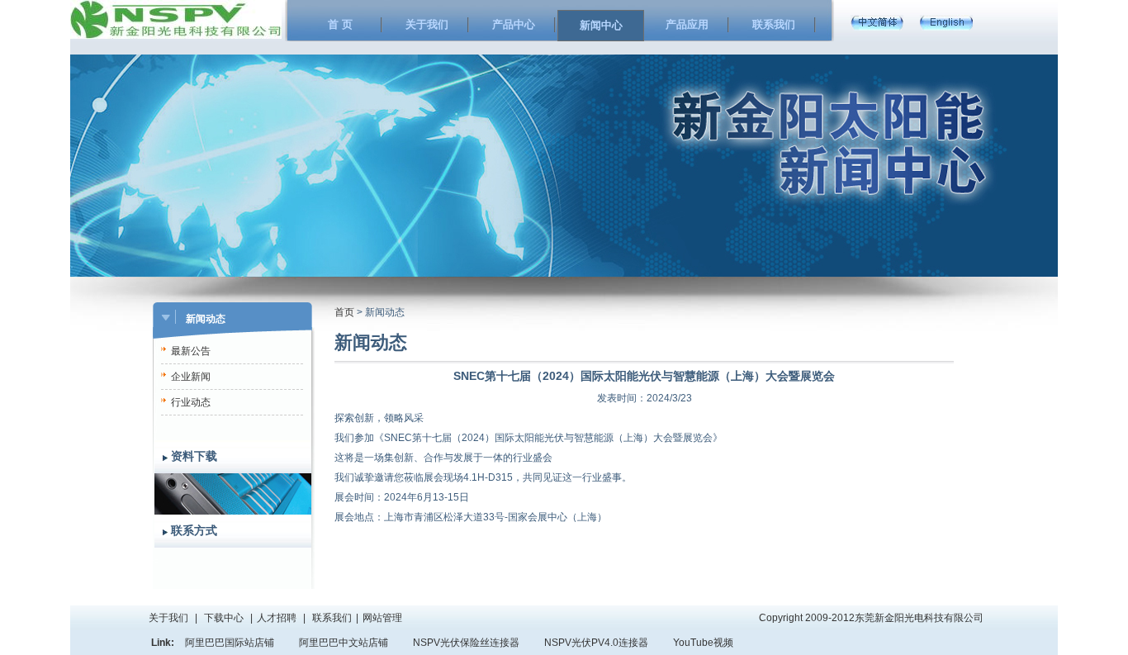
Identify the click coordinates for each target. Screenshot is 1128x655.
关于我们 (426, 24)
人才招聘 (276, 618)
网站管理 (382, 618)
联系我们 (773, 24)
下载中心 (224, 618)
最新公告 (191, 351)
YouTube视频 (703, 642)
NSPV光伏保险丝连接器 (466, 642)
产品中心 (513, 24)
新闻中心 (601, 25)
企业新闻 (191, 376)
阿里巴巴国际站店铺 (229, 642)
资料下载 (194, 456)
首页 (344, 312)
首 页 (340, 24)
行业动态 (191, 402)
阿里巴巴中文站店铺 (343, 642)
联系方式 (194, 530)
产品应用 (687, 24)
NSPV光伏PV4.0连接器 (596, 642)
